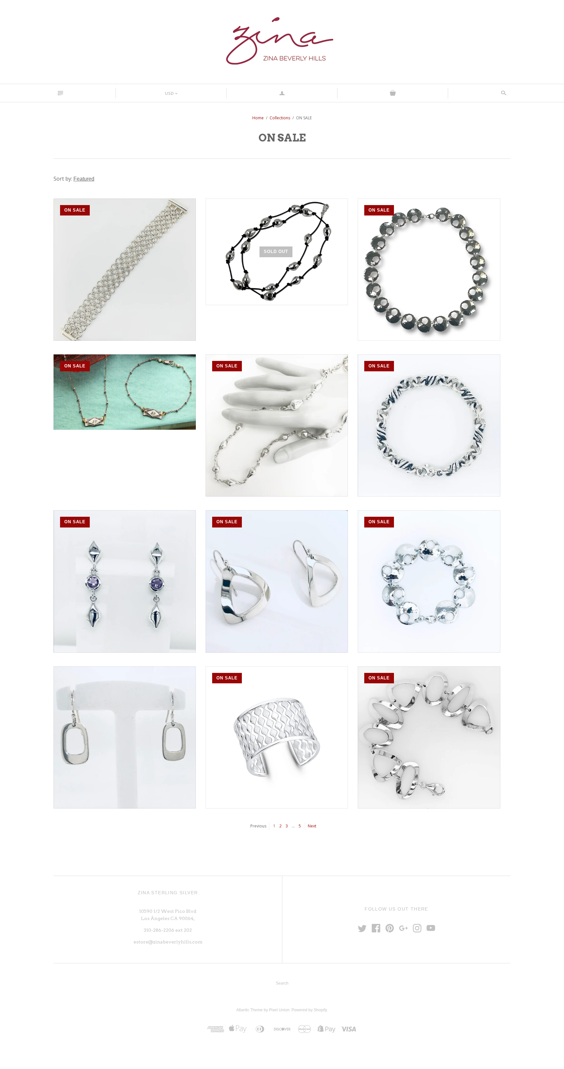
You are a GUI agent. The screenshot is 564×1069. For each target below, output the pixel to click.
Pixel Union (279, 1010)
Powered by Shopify (309, 1010)
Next (312, 826)
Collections (280, 118)
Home (258, 118)
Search (282, 983)
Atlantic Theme (249, 1010)
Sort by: (63, 178)
